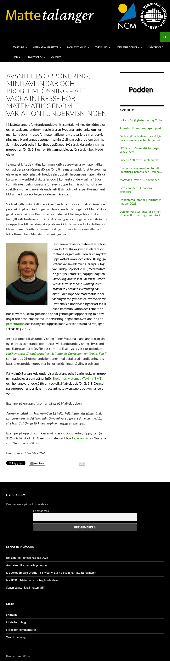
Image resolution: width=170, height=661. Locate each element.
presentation (15, 324)
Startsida (18, 47)
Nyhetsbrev (35, 57)
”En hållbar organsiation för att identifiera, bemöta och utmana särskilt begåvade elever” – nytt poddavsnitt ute (140, 170)
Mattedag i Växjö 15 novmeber (139, 180)
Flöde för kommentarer (21, 629)
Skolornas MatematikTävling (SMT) (77, 378)
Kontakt (56, 57)
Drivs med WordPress (18, 655)
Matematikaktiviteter (45, 47)
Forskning (101, 47)
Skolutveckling (76, 47)
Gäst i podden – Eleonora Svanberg (136, 189)
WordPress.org (16, 637)
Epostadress (41, 510)
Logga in (11, 614)
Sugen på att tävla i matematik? (139, 160)
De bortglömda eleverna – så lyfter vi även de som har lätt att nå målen (140, 138)
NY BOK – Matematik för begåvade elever (140, 150)
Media (16, 57)
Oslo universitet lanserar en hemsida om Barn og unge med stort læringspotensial (141, 213)
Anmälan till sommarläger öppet (140, 128)
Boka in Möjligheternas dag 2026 (141, 120)
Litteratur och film (128, 47)
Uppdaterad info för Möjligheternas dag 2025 (141, 201)
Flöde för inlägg (16, 622)
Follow (40, 463)
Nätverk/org (155, 47)
